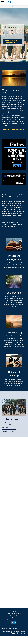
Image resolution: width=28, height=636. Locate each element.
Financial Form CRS (10, 628)
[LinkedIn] (15, 622)
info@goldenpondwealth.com (14, 620)
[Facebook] (12, 622)
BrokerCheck (21, 634)
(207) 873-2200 (16, 614)
